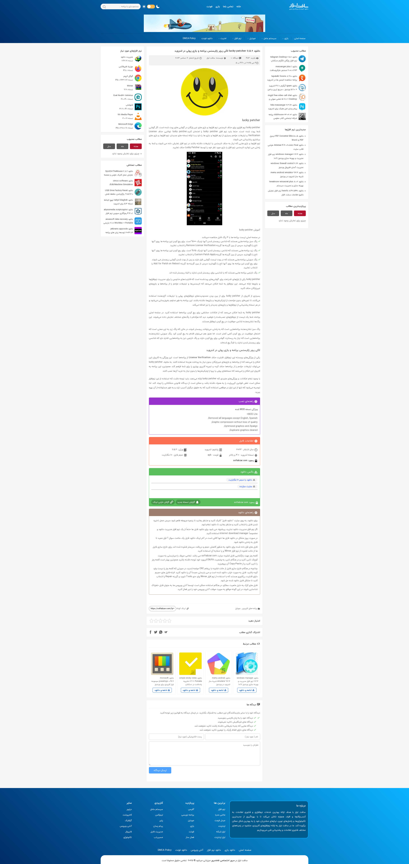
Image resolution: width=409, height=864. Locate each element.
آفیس (191, 809)
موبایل (252, 38)
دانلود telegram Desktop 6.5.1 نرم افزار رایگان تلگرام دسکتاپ (283, 58)
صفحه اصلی (299, 38)
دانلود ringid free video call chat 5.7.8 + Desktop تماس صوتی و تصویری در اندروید (287, 97)
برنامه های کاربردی (249, 608)
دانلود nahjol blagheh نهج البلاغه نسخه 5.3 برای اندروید (118, 201)
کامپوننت (127, 815)
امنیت (223, 38)
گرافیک (128, 820)
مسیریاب (158, 837)
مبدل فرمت (220, 820)
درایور (129, 809)
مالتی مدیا (220, 815)
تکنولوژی (127, 837)
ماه (286, 213)
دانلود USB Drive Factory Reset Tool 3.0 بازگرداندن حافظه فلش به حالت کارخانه (123, 192)
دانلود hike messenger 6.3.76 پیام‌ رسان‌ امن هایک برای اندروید (282, 106)
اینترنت (221, 826)
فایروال (128, 832)
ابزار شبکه (220, 832)
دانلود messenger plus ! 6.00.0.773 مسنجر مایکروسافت (283, 68)
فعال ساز (190, 837)
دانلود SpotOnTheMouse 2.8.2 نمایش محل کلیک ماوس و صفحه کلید (123, 173)
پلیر (161, 820)
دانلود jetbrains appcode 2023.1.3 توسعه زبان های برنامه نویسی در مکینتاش (123, 230)
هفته (300, 213)
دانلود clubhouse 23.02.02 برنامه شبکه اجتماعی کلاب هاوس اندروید (287, 116)
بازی (218, 6)
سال (273, 213)
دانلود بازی (230, 850)
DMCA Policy (189, 38)
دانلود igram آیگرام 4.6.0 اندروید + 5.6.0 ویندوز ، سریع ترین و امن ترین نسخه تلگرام (287, 87)
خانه (238, 6)
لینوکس (159, 815)
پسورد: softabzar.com (243, 460)
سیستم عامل (270, 38)
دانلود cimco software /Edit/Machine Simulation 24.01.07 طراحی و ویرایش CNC (125, 182)
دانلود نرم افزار (214, 850)
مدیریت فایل (156, 832)
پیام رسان (158, 826)
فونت (209, 6)
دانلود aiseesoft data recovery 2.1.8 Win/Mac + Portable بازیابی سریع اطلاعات (122, 221)
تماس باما (228, 6)
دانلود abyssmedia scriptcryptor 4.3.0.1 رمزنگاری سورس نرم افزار (118, 211)
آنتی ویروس (126, 826)
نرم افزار (237, 38)
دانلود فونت (206, 38)
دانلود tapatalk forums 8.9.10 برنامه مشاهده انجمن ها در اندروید (282, 78)
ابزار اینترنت (219, 837)
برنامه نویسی (187, 815)
